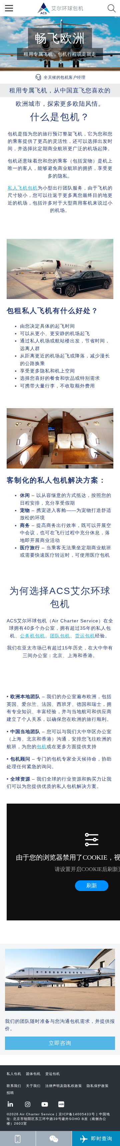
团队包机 (60, 635)
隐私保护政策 (98, 1086)
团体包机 (33, 1074)
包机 (42, 746)
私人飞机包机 (23, 188)
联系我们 (14, 1086)
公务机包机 (32, 635)
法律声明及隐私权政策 (63, 1086)
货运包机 (85, 635)
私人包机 (14, 1074)
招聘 (10, 1093)
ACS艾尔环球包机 (63, 11)
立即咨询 (60, 1043)
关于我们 (33, 1086)
